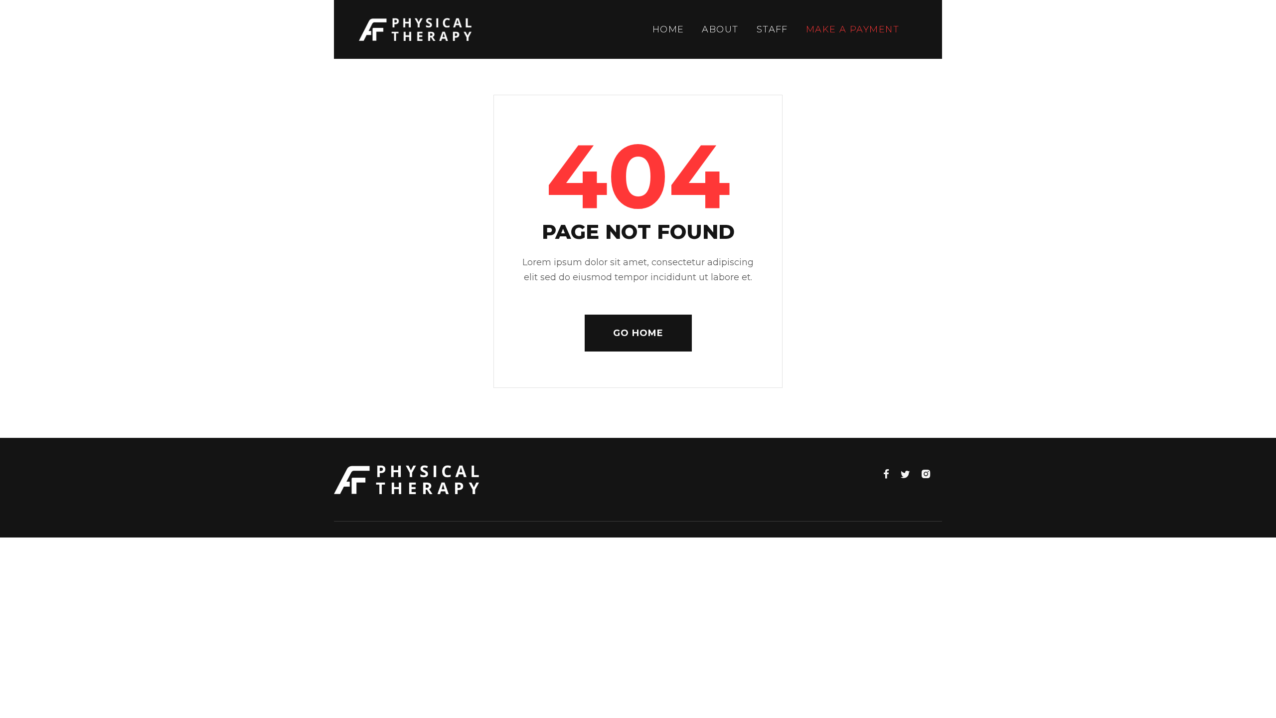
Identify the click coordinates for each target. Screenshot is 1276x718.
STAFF (772, 29)
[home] (415, 29)
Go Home (638, 333)
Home (668, 29)
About (720, 29)
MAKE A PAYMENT (852, 29)
